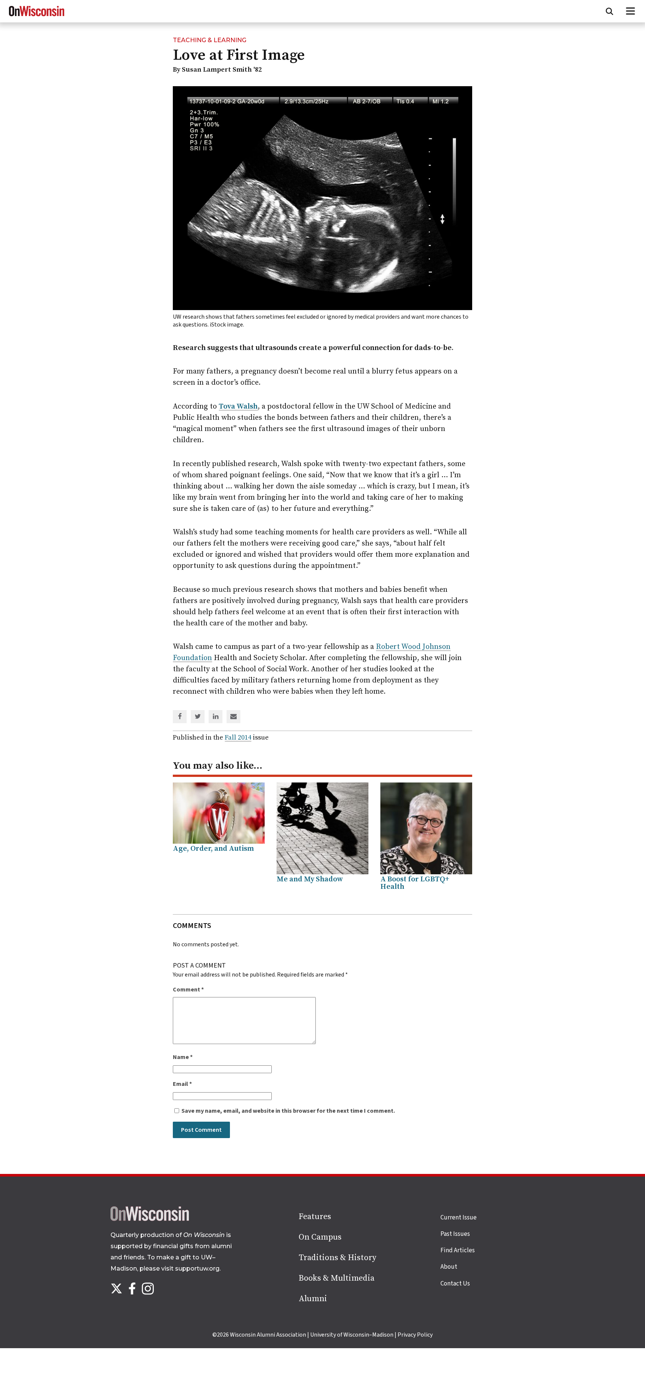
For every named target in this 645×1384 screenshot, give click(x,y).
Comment (188, 989)
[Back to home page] (149, 1219)
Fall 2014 (238, 737)
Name (183, 1057)
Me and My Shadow (310, 879)
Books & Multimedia (336, 1278)
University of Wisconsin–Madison (351, 1335)
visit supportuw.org (190, 1268)
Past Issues (455, 1234)
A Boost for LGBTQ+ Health (414, 883)
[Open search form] (609, 11)
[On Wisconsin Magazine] (36, 16)
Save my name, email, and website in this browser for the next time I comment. (288, 1111)
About (448, 1266)
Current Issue (458, 1217)
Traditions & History (337, 1258)
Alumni (313, 1299)
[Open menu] (630, 11)
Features (315, 1217)
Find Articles (457, 1250)
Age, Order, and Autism (213, 848)
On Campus (320, 1237)
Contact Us (455, 1283)
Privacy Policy (415, 1335)
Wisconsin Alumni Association (268, 1335)
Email (182, 1084)
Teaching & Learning (209, 40)
